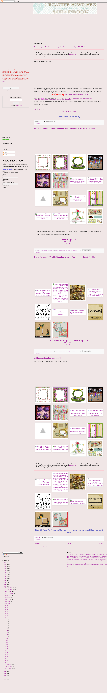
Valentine (97, 564)
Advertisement (77, 554)
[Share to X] (51, 121)
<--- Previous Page (59, 340)
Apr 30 (6, 605)
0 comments (37, 123)
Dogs (80, 557)
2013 (5, 671)
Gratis (60, 250)
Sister (97, 563)
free (53, 250)
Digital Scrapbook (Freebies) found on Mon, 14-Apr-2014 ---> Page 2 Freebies (64, 257)
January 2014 (8, 668)
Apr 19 (6, 627)
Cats (93, 556)
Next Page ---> (69, 239)
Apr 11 (6, 642)
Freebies (57, 250)
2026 (5, 562)
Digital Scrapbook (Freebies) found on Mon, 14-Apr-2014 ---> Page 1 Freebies (64, 128)
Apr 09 (6, 646)
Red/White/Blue (81, 563)
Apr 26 (6, 613)
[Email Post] (44, 121)
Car (83, 556)
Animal (89, 554)
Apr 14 (6, 636)
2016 (5, 582)
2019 (5, 576)
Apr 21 (6, 623)
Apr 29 (6, 607)
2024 (5, 566)
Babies (93, 554)
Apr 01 (6, 662)
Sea (94, 563)
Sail (89, 563)
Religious (86, 563)
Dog (77, 557)
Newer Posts (37, 543)
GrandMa (81, 559)
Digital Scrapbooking (47, 250)
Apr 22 (6, 621)
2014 (5, 586)
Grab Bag (71, 559)
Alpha (85, 554)
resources (83, 566)
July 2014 (7, 597)
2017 (5, 580)
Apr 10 (6, 644)
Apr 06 (6, 652)
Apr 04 (6, 656)
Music (68, 561)
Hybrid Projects (97, 559)
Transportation (89, 564)
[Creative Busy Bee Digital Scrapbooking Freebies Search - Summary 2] (6, 139)
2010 (5, 677)
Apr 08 (6, 648)
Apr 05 (6, 654)
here (90, 93)
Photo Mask (97, 561)
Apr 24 (6, 617)
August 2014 (8, 595)
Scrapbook (70, 250)
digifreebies (40, 250)
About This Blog (73, 54)
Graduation (76, 559)
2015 (5, 584)
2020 (5, 574)
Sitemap (100, 563)
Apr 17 (6, 630)
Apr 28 (6, 609)
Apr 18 (6, 629)
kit (80, 566)
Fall (95, 557)
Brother (69, 556)
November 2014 (9, 589)
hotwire (77, 566)
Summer (69, 564)
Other (76, 561)
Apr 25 (6, 615)
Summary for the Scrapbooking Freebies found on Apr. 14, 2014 (59, 46)
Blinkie (104, 554)
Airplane (82, 554)
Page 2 (70, 241)
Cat (91, 556)
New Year (72, 561)
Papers (88, 561)
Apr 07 (6, 650)
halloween (73, 566)
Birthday (100, 554)
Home (69, 543)
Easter (87, 557)
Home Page (68, 243)
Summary (40, 121)
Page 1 (65, 241)
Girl (68, 559)
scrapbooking (75, 250)
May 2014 (7, 601)
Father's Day (103, 557)
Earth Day (83, 557)
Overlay (80, 561)
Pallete (84, 561)
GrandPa (86, 559)
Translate (14, 90)
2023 (5, 568)
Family (98, 557)
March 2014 (8, 664)
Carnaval (87, 556)
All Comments (7, 154)
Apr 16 (6, 632)
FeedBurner (19, 105)
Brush (72, 556)
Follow (4, 145)
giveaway (69, 566)
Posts (5, 152)
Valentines (102, 564)
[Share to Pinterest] (54, 121)
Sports (103, 563)
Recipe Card (73, 563)
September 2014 (9, 593)
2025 (5, 564)
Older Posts (100, 543)
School (91, 563)
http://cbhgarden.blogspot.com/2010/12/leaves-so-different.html (56, 99)
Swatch (73, 564)
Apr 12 (6, 640)
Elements (91, 557)
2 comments (37, 353)
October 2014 (8, 591)
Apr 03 (6, 658)
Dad (68, 557)
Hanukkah (91, 559)
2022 (5, 570)
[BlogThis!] (49, 121)
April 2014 (7, 603)
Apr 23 (6, 619)
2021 (5, 572)
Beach (96, 554)
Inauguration (103, 559)
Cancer (80, 556)
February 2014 (8, 666)
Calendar (76, 556)
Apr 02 (6, 660)
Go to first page (69, 111)
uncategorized (88, 566)
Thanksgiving (83, 564)
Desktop (74, 557)
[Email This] (47, 121)
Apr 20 (6, 625)
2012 (5, 673)
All (39, 537)
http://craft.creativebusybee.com (76, 95)
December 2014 (9, 588)
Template (77, 564)
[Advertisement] (69, 73)
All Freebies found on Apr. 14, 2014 (48, 358)
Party (92, 561)
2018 (5, 578)
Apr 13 (6, 638)
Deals (71, 557)
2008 (5, 681)
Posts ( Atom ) (43, 546)
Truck (93, 564)
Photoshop (64, 250)
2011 (5, 675)
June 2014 (7, 599)
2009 (5, 679)
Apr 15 (6, 634)
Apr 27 (6, 611)
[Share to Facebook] (52, 121)
